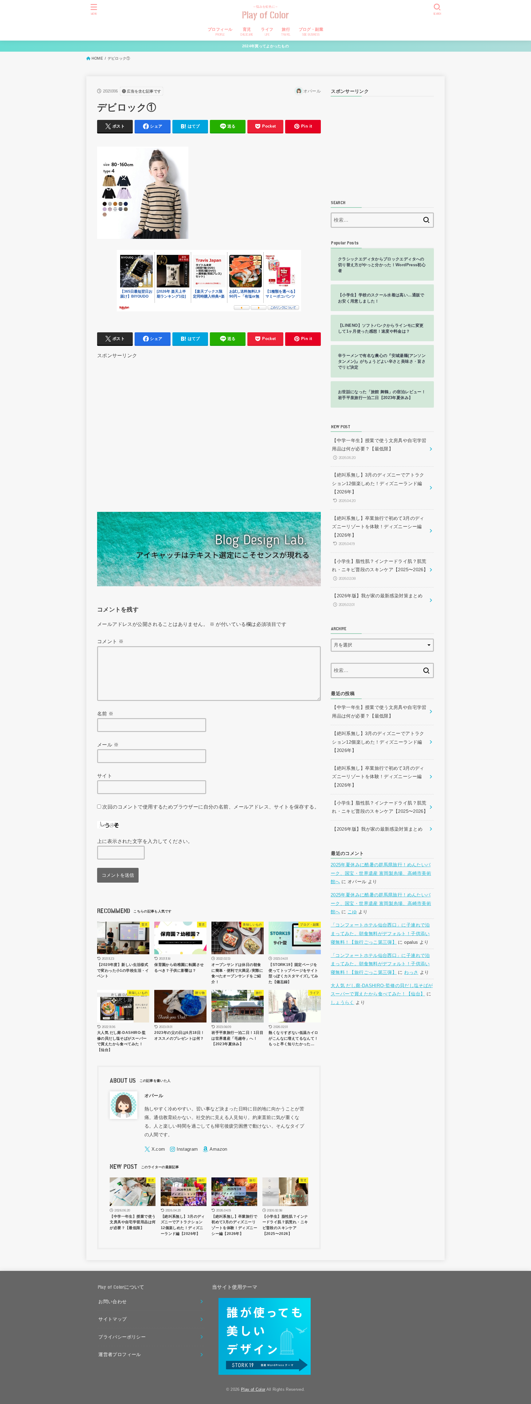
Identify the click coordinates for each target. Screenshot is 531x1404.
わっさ (411, 972)
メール (108, 744)
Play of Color (265, 16)
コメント (110, 641)
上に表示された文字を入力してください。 (145, 841)
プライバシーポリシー (122, 1337)
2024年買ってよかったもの (265, 46)
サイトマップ (112, 1319)
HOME (97, 58)
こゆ (352, 911)
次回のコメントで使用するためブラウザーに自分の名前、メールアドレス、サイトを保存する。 (210, 806)
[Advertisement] (209, 428)
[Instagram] (184, 1149)
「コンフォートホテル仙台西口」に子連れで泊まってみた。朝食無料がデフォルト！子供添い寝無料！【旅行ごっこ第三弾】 (380, 933)
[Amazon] (215, 1149)
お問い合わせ (112, 1301)
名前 (105, 713)
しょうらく (342, 1002)
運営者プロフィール (119, 1354)
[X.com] (154, 1149)
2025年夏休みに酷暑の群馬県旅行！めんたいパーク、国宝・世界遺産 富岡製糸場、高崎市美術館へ (381, 873)
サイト (104, 775)
